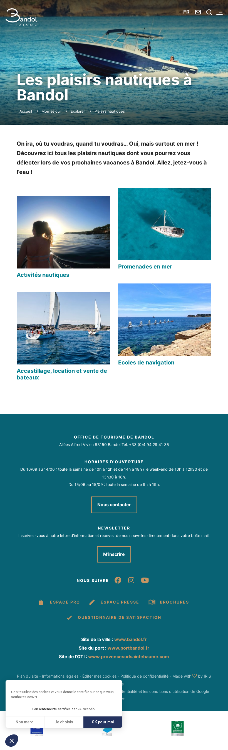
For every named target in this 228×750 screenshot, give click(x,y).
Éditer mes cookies (99, 676)
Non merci (25, 722)
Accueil (25, 111)
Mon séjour (51, 111)
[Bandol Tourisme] (21, 17)
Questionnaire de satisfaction (119, 617)
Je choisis (63, 722)
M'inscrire (114, 554)
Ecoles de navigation (146, 362)
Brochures (174, 602)
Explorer (78, 111)
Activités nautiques (43, 275)
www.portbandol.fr (128, 648)
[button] (11, 740)
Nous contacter (114, 504)
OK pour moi (103, 722)
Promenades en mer (145, 266)
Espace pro (65, 602)
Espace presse (120, 602)
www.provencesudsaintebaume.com (128, 656)
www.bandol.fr (130, 639)
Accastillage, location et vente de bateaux (62, 374)
